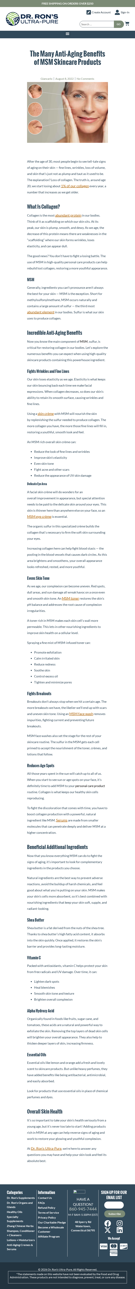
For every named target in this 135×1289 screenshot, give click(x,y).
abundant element (40, 312)
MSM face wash (81, 714)
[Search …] (97, 24)
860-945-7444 (83, 1208)
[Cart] (127, 23)
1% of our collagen (75, 186)
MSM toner (70, 598)
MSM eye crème (39, 516)
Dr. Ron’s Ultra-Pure (46, 1148)
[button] (67, 34)
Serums (62, 820)
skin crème (46, 413)
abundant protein (68, 215)
